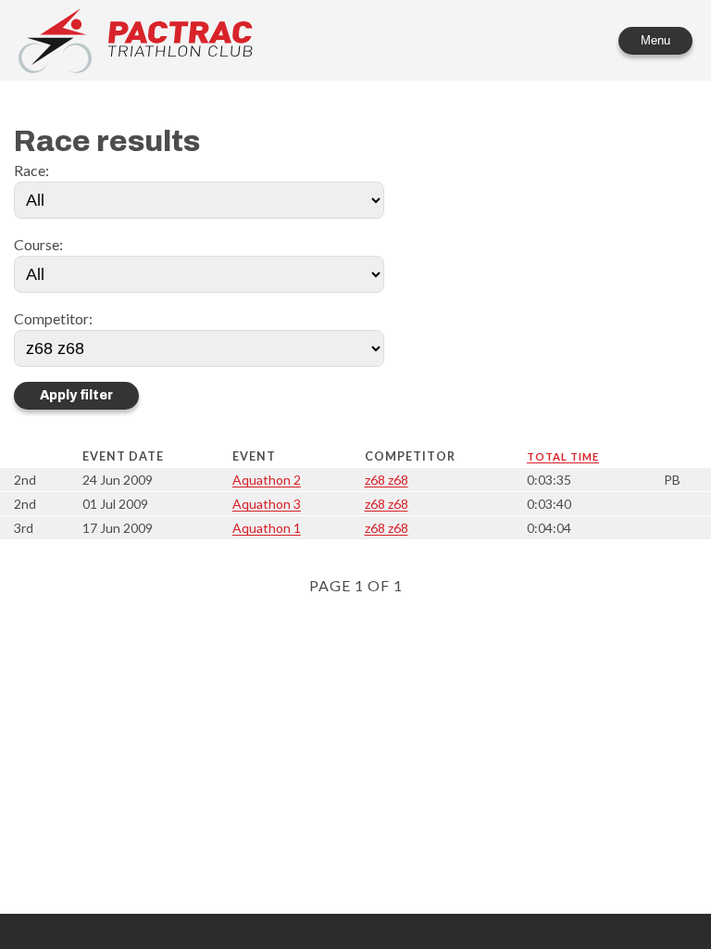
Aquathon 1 (266, 528)
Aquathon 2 (266, 479)
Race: (31, 170)
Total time (563, 456)
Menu (655, 40)
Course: (38, 244)
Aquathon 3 (266, 504)
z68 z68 (386, 479)
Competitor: (53, 318)
